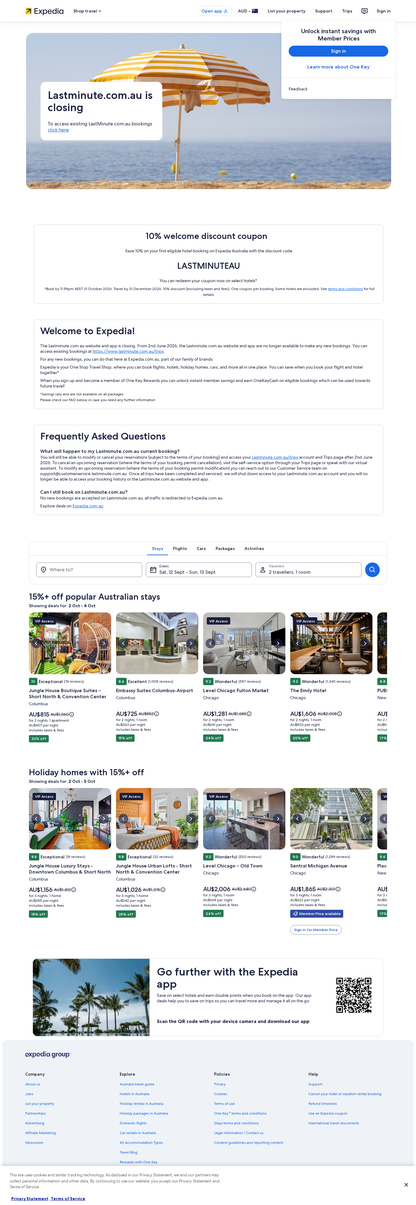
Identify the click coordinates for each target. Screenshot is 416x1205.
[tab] (157, 548)
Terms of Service (67, 1198)
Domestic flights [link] (133, 1123)
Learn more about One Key (338, 67)
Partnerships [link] (35, 1113)
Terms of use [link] (224, 1103)
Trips (347, 11)
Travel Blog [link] (128, 1152)
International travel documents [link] (333, 1123)
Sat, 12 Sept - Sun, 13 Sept (187, 572)
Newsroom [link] (34, 1142)
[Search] (372, 569)
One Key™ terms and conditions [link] (240, 1113)
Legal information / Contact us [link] (238, 1132)
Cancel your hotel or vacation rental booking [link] (344, 1093)
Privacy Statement (29, 1198)
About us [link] (32, 1084)
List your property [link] (39, 1103)
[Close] (406, 1185)
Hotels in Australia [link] (134, 1093)
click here (58, 130)
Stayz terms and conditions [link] (236, 1123)
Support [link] (315, 1084)
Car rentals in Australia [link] (138, 1132)
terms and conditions (345, 288)
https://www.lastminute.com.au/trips (128, 351)
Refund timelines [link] (322, 1103)
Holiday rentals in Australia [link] (141, 1103)
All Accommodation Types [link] (141, 1142)
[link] (338, 88)
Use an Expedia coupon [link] (327, 1113)
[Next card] (387, 686)
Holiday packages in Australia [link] (144, 1113)
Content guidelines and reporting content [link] (248, 1142)
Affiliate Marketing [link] (40, 1132)
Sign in (384, 11)
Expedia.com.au (87, 506)
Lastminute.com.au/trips (275, 457)
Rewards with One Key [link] (138, 1162)
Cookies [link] (220, 1093)
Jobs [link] (29, 1093)
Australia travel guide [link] (137, 1084)
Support (323, 11)
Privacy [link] (220, 1084)
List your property (286, 11)
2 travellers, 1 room (290, 572)
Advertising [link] (34, 1123)
